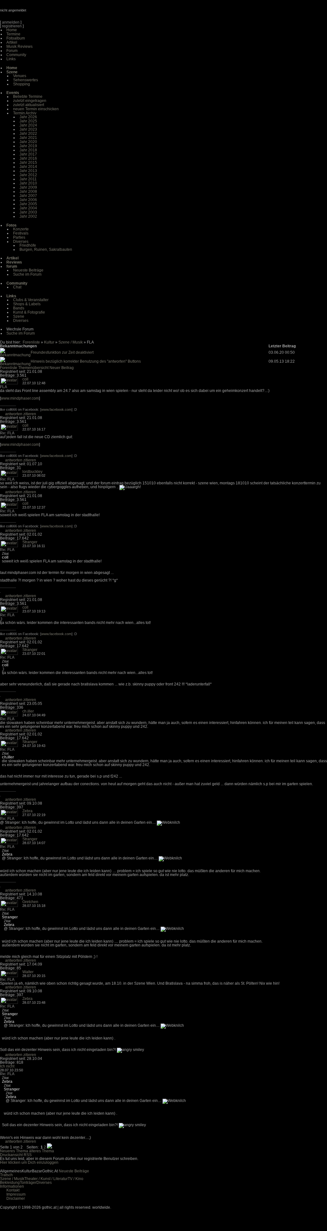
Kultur (49, 342)
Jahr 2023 (28, 129)
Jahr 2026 (28, 117)
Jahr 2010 (28, 183)
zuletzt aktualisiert (28, 105)
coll (25, 379)
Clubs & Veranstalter (31, 300)
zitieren (29, 414)
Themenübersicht (33, 368)
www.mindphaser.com (20, 398)
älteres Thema (41, 1151)
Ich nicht (7, 1066)
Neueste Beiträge (28, 270)
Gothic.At (36, 12)
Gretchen (30, 902)
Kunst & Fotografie (29, 312)
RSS (28, 1155)
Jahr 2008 (28, 191)
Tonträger (28, 1182)
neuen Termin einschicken (36, 109)
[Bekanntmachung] (15, 355)
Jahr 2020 (28, 142)
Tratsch (6, 1175)
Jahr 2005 (28, 204)
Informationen (12, 1186)
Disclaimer (15, 1198)
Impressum (16, 1194)
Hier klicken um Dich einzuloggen (29, 1162)
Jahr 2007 (28, 195)
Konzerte (21, 229)
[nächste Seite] (49, 1147)
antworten (13, 414)
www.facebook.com (56, 409)
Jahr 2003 (28, 212)
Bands (18, 308)
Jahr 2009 (28, 187)
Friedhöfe (27, 245)
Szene (18, 316)
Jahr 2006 (28, 200)
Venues (19, 76)
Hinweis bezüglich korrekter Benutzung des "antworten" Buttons (86, 361)
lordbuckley (32, 471)
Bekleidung (10, 1182)
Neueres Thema (14, 1151)
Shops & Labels (27, 304)
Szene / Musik (70, 342)
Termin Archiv (24, 113)
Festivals (20, 233)
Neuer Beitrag (61, 368)
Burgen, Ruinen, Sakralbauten (45, 249)
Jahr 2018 (28, 150)
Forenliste (31, 342)
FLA (3, 387)
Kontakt (12, 1190)
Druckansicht (11, 1155)
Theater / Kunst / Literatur (46, 1179)
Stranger (29, 542)
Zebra (27, 811)
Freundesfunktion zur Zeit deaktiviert (62, 352)
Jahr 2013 (28, 171)
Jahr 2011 (28, 179)
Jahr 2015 (28, 162)
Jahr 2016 (28, 158)
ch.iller (28, 711)
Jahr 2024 (28, 125)
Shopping (21, 84)
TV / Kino (75, 1179)
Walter (28, 972)
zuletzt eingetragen (29, 100)
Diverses (20, 241)
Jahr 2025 (28, 121)
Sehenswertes (25, 80)
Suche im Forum (27, 274)
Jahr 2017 (28, 154)
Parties (19, 237)
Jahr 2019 (28, 146)
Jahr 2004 (28, 208)
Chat (17, 287)
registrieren (12, 26)
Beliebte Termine (27, 96)
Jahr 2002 (28, 216)
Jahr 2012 (28, 175)
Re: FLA (7, 433)
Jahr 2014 (28, 166)
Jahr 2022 (28, 133)
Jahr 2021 (28, 137)
